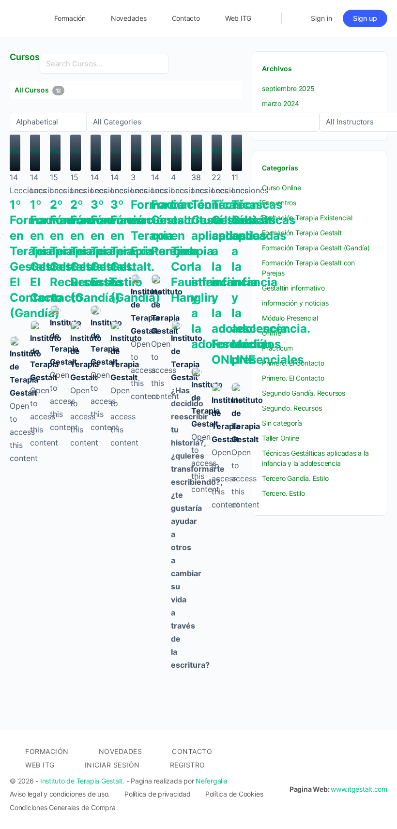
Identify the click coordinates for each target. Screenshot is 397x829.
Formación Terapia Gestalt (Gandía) (316, 248)
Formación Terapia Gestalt (302, 233)
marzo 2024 (280, 103)
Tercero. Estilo (283, 493)
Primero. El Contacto (293, 378)
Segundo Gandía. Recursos (303, 393)
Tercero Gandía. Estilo (295, 478)
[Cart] (295, 18)
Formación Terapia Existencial (307, 218)
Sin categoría (282, 423)
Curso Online (281, 188)
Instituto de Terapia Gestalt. (82, 781)
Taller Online (280, 438)
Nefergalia (212, 781)
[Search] (267, 18)
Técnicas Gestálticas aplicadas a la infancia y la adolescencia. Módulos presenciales (270, 282)
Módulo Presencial (290, 318)
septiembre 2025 (288, 88)
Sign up (365, 18)
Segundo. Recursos (291, 408)
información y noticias (295, 303)
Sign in (321, 18)
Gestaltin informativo (293, 288)
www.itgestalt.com (359, 789)
